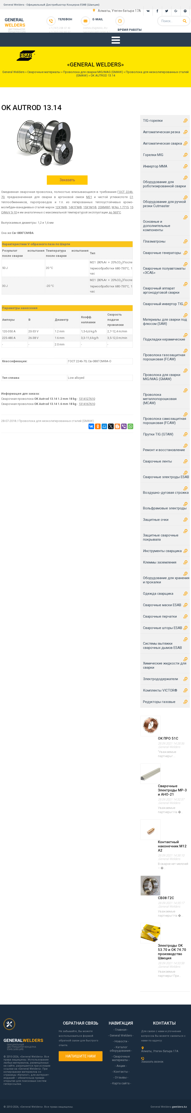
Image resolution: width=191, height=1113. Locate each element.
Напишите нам (80, 1056)
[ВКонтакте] (91, 426)
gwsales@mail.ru (95, 28)
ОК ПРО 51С (168, 738)
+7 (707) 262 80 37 (59, 32)
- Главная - (120, 1029)
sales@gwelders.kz (96, 32)
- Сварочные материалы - (121, 1058)
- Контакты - (121, 1071)
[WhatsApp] (130, 426)
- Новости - (121, 1041)
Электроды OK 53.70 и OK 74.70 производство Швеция (172, 951)
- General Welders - (120, 1035)
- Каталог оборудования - (121, 1048)
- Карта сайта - (121, 1083)
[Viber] (124, 426)
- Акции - (121, 1066)
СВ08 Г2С (166, 898)
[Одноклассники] (98, 426)
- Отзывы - (120, 1077)
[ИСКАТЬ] (185, 21)
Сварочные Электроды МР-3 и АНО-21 (172, 790)
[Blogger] (117, 426)
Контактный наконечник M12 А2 (172, 846)
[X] (111, 426)
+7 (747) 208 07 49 (59, 28)
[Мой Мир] (104, 426)
